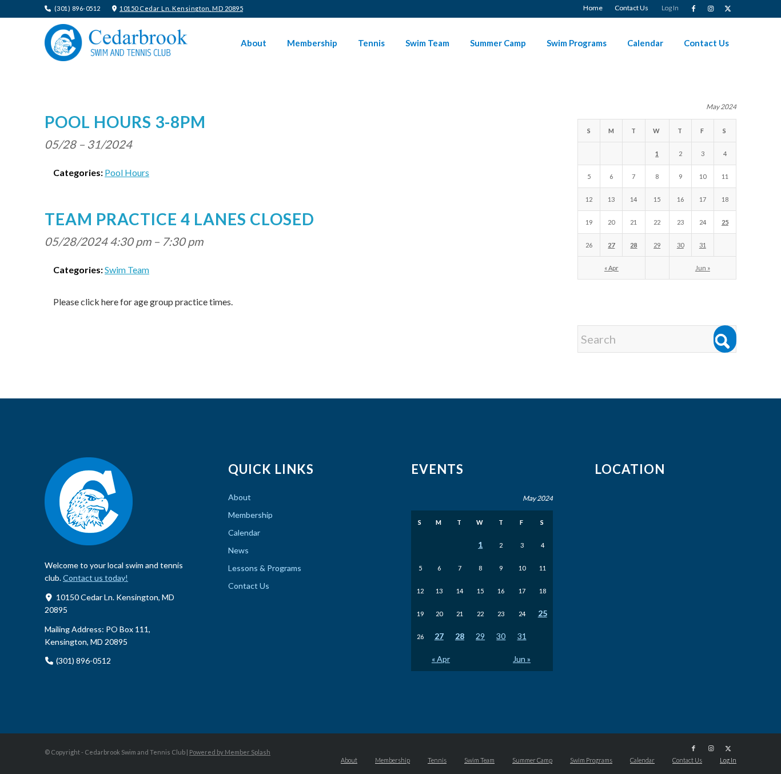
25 (725, 222)
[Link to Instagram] (710, 8)
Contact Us (248, 586)
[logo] (116, 43)
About (239, 497)
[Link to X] (727, 8)
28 (633, 245)
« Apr (611, 268)
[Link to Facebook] (693, 8)
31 (702, 245)
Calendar (244, 532)
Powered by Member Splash (229, 752)
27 (611, 245)
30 (680, 245)
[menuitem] (593, 8)
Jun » (702, 268)
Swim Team (127, 269)
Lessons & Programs (264, 568)
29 (657, 245)
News (238, 550)
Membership (250, 515)
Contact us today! (95, 578)
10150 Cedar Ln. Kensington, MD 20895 (181, 8)
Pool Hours (127, 172)
